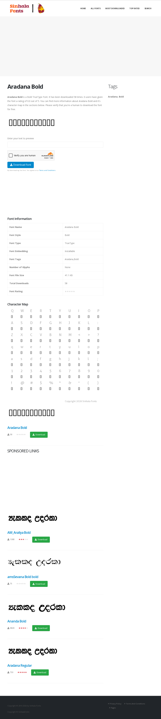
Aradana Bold (17, 427)
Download (40, 434)
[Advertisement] (80, 46)
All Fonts (96, 8)
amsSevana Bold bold (22, 577)
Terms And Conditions (135, 703)
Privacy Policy (115, 703)
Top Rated (134, 8)
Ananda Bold (16, 621)
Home (83, 8)
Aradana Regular (19, 665)
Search (147, 8)
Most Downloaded (115, 8)
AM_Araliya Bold (19, 532)
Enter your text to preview (20, 138)
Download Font (22, 164)
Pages (113, 708)
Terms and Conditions (47, 170)
